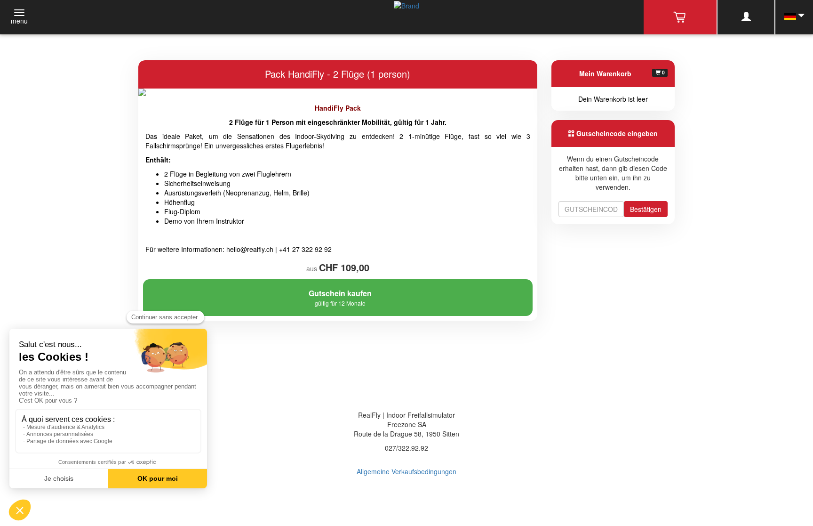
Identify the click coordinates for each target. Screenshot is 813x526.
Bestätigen (646, 209)
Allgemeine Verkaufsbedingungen (406, 471)
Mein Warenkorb (605, 73)
